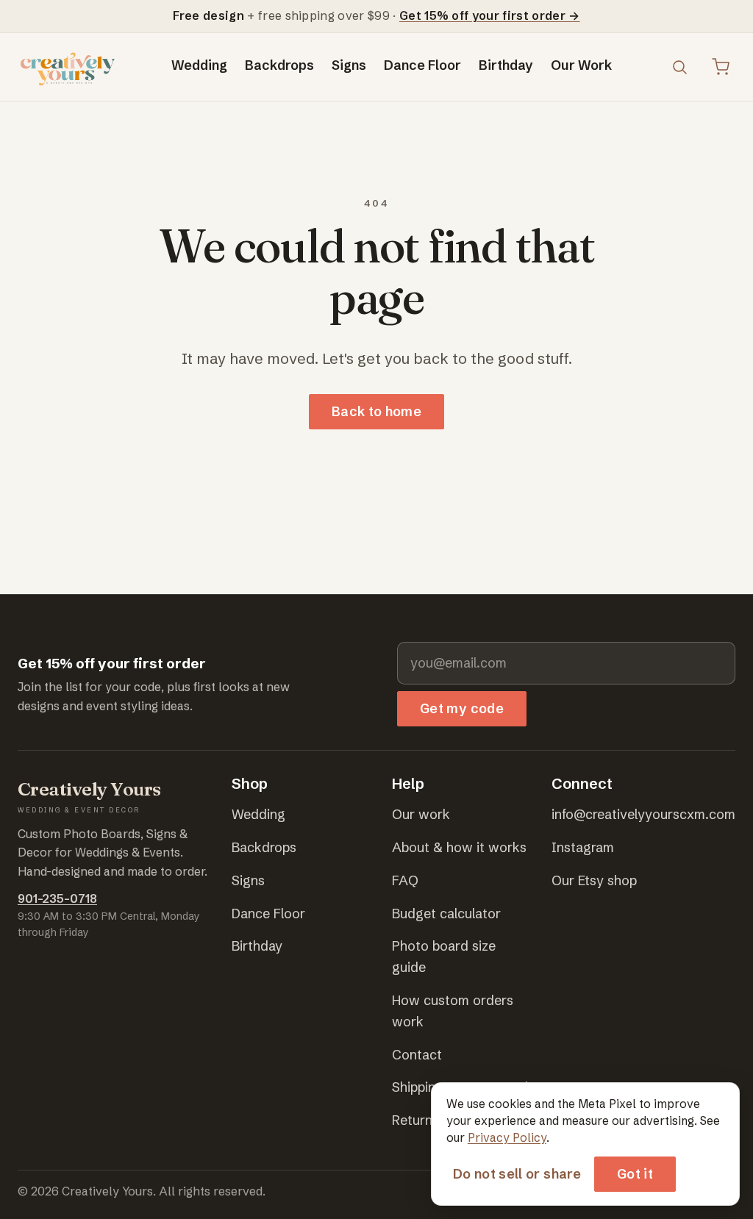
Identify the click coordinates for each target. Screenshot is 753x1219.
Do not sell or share (517, 1173)
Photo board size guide (444, 956)
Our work (421, 814)
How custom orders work (452, 1011)
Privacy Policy (507, 1138)
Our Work (581, 65)
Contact (417, 1054)
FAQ (405, 880)
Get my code (462, 708)
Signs (349, 65)
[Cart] (720, 67)
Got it (635, 1173)
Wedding (199, 65)
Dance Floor (422, 65)
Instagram (583, 847)
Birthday (506, 65)
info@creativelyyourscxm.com (643, 814)
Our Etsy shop (594, 880)
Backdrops (279, 65)
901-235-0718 (57, 898)
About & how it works (459, 847)
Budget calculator (446, 913)
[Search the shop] (679, 67)
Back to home (376, 411)
